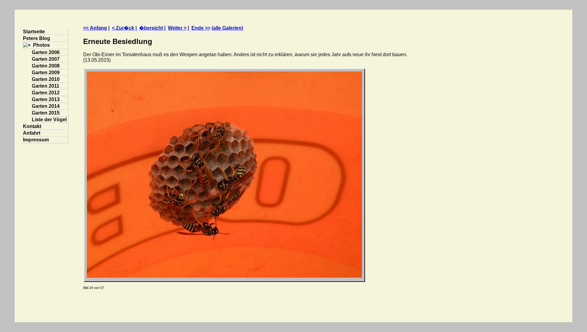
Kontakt (32, 126)
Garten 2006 (46, 52)
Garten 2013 (46, 99)
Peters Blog (36, 38)
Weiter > (177, 28)
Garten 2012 (46, 92)
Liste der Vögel (49, 119)
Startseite (34, 31)
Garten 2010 (46, 79)
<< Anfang (95, 28)
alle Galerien (227, 28)
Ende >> (200, 28)
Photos (41, 45)
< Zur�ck (123, 28)
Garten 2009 (46, 72)
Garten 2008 (46, 65)
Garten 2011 (45, 86)
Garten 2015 (46, 112)
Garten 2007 (46, 59)
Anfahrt (31, 133)
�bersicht (151, 28)
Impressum (36, 139)
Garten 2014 (46, 106)
